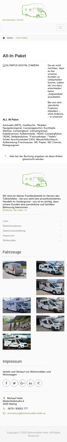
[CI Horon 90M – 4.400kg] (17, 305)
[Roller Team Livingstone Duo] (50, 269)
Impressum (8, 235)
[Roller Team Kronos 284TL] (50, 287)
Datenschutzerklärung (14, 230)
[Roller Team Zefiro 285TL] (50, 305)
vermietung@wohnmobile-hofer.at (26, 413)
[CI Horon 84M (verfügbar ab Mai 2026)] (17, 342)
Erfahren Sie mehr (13, 210)
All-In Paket (21, 38)
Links (5, 221)
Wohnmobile (9, 240)
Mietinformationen (12, 226)
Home (10, 38)
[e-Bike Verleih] (17, 323)
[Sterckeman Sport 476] (14, 270)
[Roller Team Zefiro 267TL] (50, 323)
